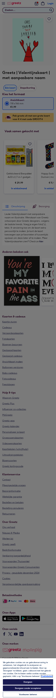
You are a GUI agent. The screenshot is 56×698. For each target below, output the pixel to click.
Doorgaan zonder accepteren (28, 688)
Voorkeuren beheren (28, 694)
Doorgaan (28, 682)
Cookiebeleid (47, 676)
